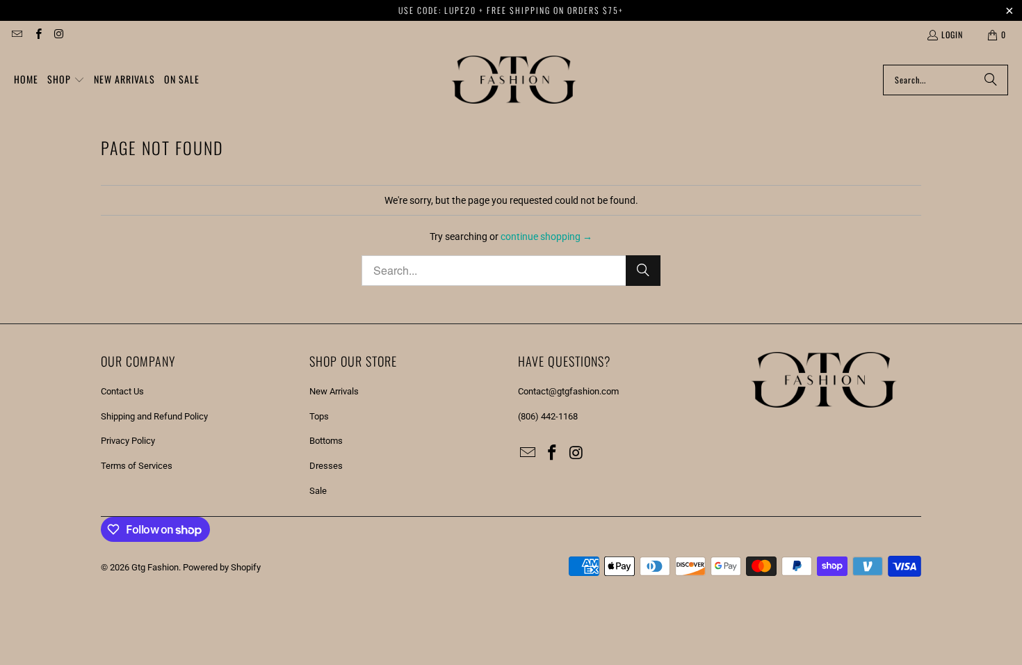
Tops (319, 416)
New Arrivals (334, 391)
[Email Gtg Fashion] (16, 34)
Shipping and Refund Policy (154, 416)
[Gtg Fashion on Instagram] (59, 34)
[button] (66, 80)
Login (952, 34)
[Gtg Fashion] (513, 80)
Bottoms (326, 440)
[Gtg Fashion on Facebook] (37, 34)
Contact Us (122, 391)
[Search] (990, 80)
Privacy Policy (128, 440)
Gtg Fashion (155, 567)
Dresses (326, 465)
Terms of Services (136, 465)
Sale (318, 491)
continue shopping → (546, 236)
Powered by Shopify (222, 567)
